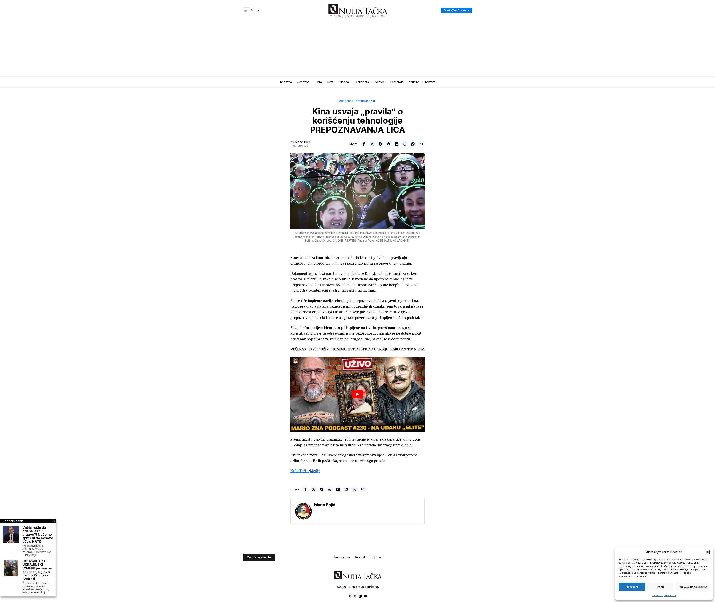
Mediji (315, 470)
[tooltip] (363, 144)
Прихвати (632, 587)
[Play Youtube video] (357, 394)
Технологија (366, 101)
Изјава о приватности (664, 595)
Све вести (346, 101)
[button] (707, 552)
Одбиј (660, 587)
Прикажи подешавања (692, 587)
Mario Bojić (303, 142)
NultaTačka (299, 470)
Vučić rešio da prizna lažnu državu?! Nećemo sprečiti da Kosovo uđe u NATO (37, 534)
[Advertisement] (357, 49)
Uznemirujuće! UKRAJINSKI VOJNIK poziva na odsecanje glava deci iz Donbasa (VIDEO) (37, 570)
